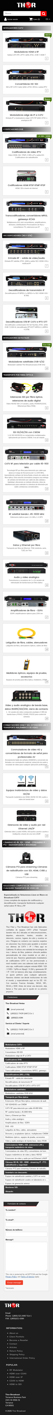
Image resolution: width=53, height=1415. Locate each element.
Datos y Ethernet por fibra (26, 545)
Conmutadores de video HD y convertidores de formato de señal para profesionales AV (27, 753)
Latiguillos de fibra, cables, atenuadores (26, 642)
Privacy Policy (11, 1277)
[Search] (44, 13)
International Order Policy (22, 1358)
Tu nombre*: (11, 1210)
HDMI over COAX (18, 1373)
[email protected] (18, 1313)
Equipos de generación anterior (17, 1184)
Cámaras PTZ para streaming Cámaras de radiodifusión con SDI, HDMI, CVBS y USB (26, 870)
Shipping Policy (17, 1354)
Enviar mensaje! (14, 1282)
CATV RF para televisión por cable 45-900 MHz (27, 465)
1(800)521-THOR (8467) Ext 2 (22, 1029)
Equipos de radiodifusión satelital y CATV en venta (25, 1176)
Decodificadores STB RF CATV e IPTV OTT (26, 322)
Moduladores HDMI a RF (26, 52)
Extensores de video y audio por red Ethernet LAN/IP (26, 826)
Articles (13, 1347)
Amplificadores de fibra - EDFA (27, 610)
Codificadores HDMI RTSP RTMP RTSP (26, 185)
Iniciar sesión (12, 19)
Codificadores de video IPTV (26, 152)
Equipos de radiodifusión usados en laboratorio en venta (27, 1180)
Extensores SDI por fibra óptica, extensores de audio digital (26, 399)
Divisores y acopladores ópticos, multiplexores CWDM (26, 1134)
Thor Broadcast (19, 1411)
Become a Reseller (19, 1340)
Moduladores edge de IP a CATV (26, 115)
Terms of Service (27, 1277)
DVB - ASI (9, 1126)
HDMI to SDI (16, 1384)
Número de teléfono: (14, 1230)
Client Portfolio (17, 1337)
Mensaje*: (10, 1240)
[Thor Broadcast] (26, 5)
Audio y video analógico (26, 577)
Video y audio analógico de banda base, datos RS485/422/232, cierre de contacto (26, 707)
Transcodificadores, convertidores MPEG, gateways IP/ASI (26, 217)
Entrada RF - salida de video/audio (26, 258)
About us (14, 1333)
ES (47, 19)
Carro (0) (36, 19)
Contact (13, 1344)
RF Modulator (16, 1370)
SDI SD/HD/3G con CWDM (26, 432)
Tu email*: (10, 1220)
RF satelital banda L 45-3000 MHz (26, 514)
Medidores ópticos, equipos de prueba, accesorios (26, 675)
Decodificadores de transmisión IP (26, 290)
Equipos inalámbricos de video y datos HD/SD (26, 792)
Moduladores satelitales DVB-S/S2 (26, 362)
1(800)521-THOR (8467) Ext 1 (22, 1013)
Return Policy (16, 1351)
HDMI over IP (16, 1377)
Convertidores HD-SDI (26, 84)
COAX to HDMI (17, 1381)
